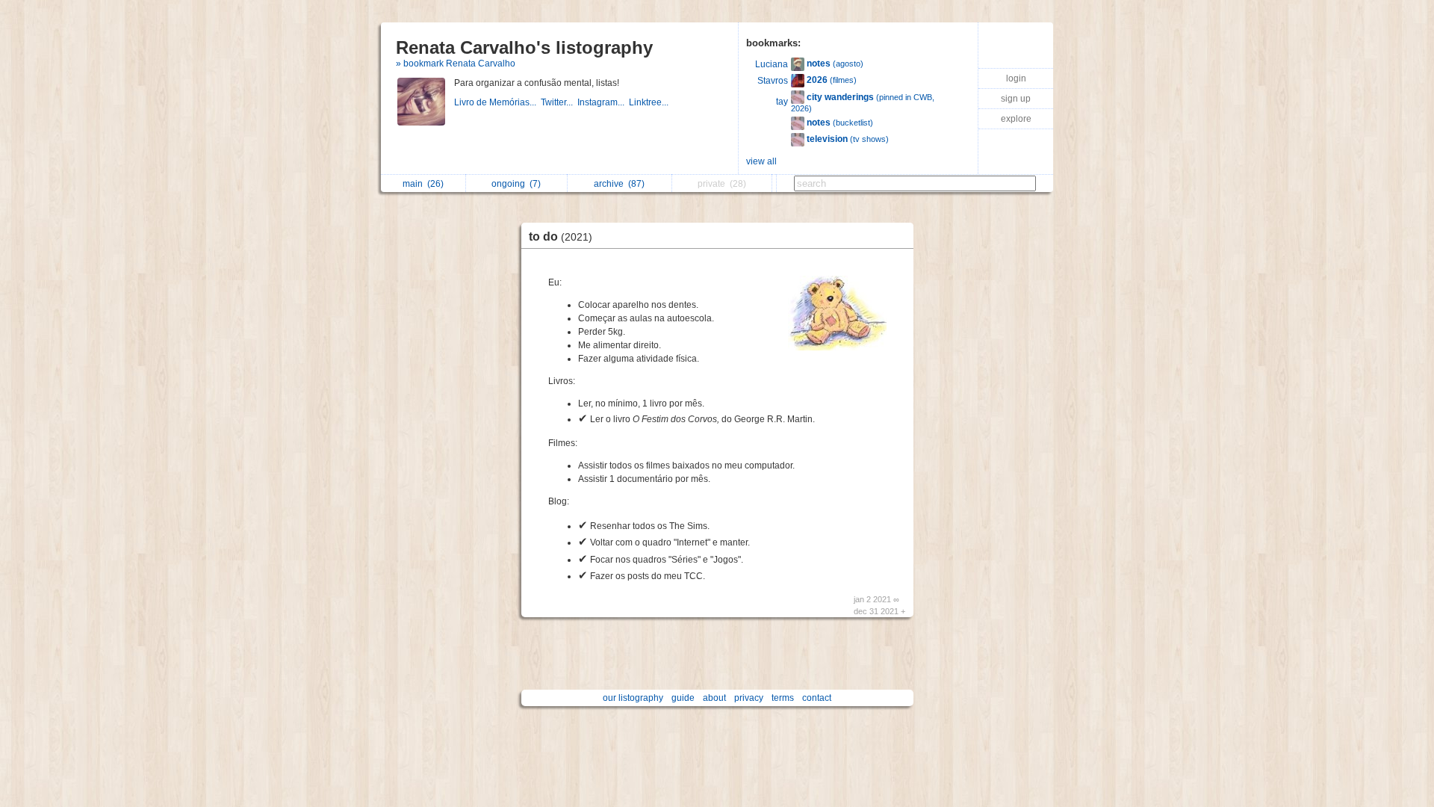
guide (683, 698)
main (423, 184)
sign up (1016, 98)
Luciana (771, 64)
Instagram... (603, 102)
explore (1016, 119)
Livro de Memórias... (497, 102)
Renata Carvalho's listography (524, 47)
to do (560, 236)
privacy (748, 698)
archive (619, 184)
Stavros (772, 80)
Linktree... (650, 102)
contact (816, 698)
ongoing (516, 184)
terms (783, 698)
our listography (633, 698)
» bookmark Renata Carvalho (455, 63)
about (714, 698)
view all (761, 161)
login (1016, 78)
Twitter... (559, 102)
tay (782, 101)
